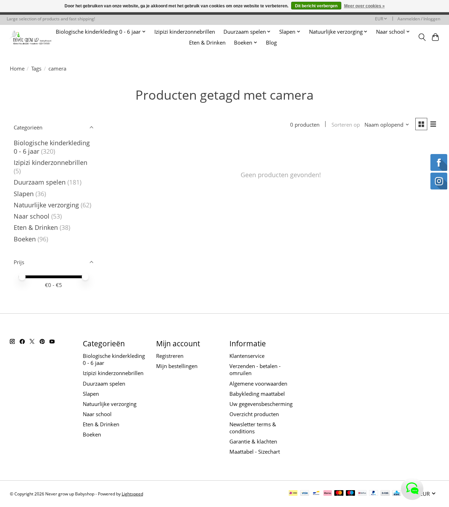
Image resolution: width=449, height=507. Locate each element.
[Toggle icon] (422, 37)
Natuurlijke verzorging (46, 205)
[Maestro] (350, 493)
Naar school (31, 216)
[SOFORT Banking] (327, 493)
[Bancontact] (316, 493)
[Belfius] (362, 493)
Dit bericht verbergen (316, 6)
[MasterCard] (338, 493)
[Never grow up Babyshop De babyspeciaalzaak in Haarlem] (30, 37)
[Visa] (304, 493)
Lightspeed (132, 494)
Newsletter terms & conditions (252, 428)
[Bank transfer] (385, 493)
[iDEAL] (293, 493)
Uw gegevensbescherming (261, 403)
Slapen (24, 193)
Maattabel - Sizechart (254, 451)
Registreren (169, 355)
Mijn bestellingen (176, 365)
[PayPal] (373, 493)
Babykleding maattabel (257, 393)
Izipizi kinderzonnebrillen (184, 31)
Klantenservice (246, 355)
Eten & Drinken (207, 42)
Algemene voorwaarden (258, 383)
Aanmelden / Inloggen (418, 19)
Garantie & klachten (253, 441)
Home (17, 68)
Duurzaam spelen (40, 182)
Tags (36, 68)
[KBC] (396, 493)
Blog (271, 42)
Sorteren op (345, 124)
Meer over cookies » (364, 6)
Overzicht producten (254, 414)
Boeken (25, 239)
